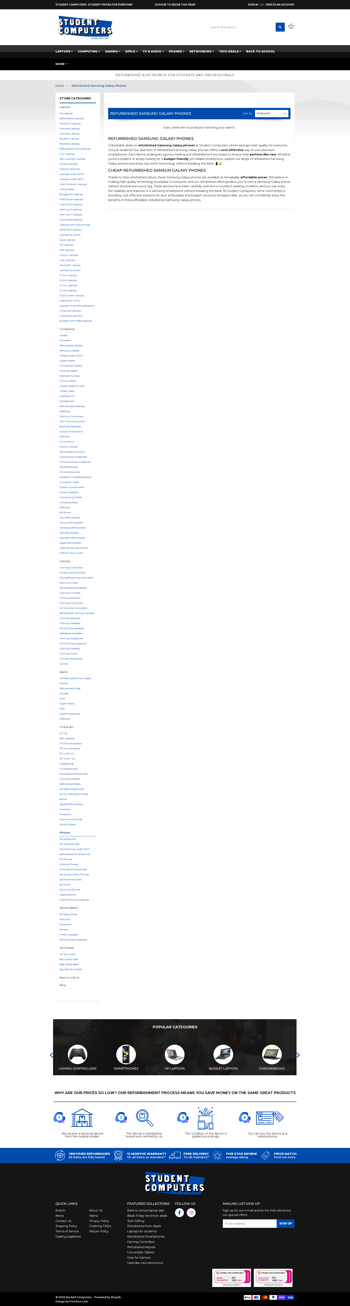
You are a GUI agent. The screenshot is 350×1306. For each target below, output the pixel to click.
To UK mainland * (196, 1157)
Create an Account (280, 4)
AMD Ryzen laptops (71, 199)
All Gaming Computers (73, 607)
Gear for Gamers (138, 1257)
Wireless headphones (72, 788)
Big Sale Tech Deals (71, 969)
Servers (64, 929)
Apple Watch (67, 703)
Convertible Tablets (71, 365)
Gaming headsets (70, 778)
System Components (72, 487)
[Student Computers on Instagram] (191, 1212)
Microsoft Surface (70, 375)
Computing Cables (71, 497)
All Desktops (67, 401)
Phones (176, 51)
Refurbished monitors (72, 451)
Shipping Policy (66, 1226)
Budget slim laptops (71, 194)
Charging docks (69, 502)
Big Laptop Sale (69, 959)
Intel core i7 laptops (71, 214)
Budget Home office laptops (76, 320)
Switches (65, 919)
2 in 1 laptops (67, 153)
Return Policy (99, 1231)
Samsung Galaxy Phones (74, 874)
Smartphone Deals (70, 879)
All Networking (68, 914)
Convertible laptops (71, 219)
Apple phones (68, 894)
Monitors (65, 436)
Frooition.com (78, 1301)
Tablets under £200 (71, 355)
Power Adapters (69, 492)
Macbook (65, 718)
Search (60, 1210)
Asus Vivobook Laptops (73, 184)
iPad (62, 698)
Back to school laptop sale (145, 1210)
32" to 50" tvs (67, 758)
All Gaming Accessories (73, 643)
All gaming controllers (72, 572)
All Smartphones (69, 843)
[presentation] (51, 1055)
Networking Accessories (73, 939)
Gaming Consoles (70, 592)
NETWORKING (200, 51)
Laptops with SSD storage (75, 224)
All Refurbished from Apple (75, 678)
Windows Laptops (70, 123)
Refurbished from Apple (144, 1226)
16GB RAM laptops (70, 229)
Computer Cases (69, 482)
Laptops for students (142, 1231)
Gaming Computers (71, 416)
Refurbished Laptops (72, 118)
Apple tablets (67, 360)
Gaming (111, 51)
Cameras (65, 809)
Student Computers (79, 1297)
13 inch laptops (68, 290)
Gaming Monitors (70, 597)
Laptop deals (67, 189)
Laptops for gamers (71, 315)
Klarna (93, 1216)
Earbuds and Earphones (74, 773)
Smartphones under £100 (75, 849)
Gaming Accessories (71, 638)
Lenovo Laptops (69, 254)
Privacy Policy (99, 1221)
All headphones (68, 768)
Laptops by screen (70, 270)
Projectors (65, 814)
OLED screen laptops (72, 295)
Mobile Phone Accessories (74, 899)
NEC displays (67, 738)
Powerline (65, 924)
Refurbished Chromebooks (75, 148)
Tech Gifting (135, 1221)
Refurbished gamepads (73, 587)
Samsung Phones (70, 889)
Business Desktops (70, 426)
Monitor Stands (68, 446)
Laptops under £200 (72, 173)
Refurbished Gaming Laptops (77, 613)
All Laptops (66, 113)
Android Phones (69, 864)
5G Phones (66, 859)
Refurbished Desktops (72, 406)
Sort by (247, 113)
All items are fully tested (87, 1157)
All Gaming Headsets (72, 628)
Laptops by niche (70, 300)
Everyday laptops (70, 128)
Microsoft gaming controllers (76, 577)
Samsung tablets (69, 350)
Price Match (285, 1154)
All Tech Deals (67, 954)
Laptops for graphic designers (77, 305)
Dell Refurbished (69, 532)
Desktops (65, 411)
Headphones (67, 763)
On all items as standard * (146, 1157)
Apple (130, 51)
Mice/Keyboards (69, 466)
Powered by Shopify (107, 1297)
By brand (65, 884)
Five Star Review (241, 1154)
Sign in (253, 4)
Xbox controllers (69, 582)
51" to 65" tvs (67, 753)
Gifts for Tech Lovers (71, 552)
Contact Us (63, 1221)
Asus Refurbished (70, 517)
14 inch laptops (68, 285)
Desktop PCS (67, 396)
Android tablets (68, 370)
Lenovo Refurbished (71, 522)
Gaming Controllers (71, 567)
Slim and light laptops (72, 158)
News (59, 1216)
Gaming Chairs (69, 653)
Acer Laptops (67, 260)
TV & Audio (152, 51)
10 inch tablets (68, 380)
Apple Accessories (70, 713)
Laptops (63, 51)
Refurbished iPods (70, 688)
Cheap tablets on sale (72, 385)
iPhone (64, 683)
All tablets (65, 340)
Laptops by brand (70, 234)
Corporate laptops (70, 310)
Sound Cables (67, 824)
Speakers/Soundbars (71, 804)
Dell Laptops (67, 249)
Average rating (237, 1157)
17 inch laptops (68, 275)
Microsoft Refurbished (72, 537)
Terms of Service (67, 1231)
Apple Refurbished (70, 542)
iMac (62, 708)
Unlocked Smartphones (73, 869)
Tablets (64, 335)
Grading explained (68, 1236)
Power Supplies (69, 934)
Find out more (284, 1157)
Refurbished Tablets (71, 345)
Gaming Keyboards (71, 658)
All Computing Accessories (75, 461)
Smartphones (68, 838)
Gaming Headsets (70, 623)
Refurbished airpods (141, 1247)
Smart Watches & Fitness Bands (74, 796)
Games (64, 663)
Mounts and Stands (71, 819)
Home (59, 85)
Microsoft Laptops (70, 265)
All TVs (63, 733)
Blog (63, 985)
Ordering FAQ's (100, 1226)
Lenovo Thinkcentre (71, 431)
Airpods (64, 693)
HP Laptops (66, 244)
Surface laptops (69, 163)
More (60, 64)
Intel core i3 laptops (71, 204)
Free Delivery (196, 1154)
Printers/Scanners (70, 471)
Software (65, 507)
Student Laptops (69, 138)
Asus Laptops (67, 239)
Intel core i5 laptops (71, 209)
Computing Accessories (73, 456)
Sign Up (285, 1223)
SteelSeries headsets (71, 633)
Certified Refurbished (89, 1154)
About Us (95, 1210)
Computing (88, 51)
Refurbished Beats (70, 783)
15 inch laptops (68, 280)
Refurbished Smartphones (75, 854)
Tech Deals (229, 51)
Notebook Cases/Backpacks (75, 477)
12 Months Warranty (146, 1154)
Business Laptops (70, 143)
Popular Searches (70, 168)
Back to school (260, 51)
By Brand (65, 512)
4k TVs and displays (71, 743)
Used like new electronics (74, 547)
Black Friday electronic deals (147, 1216)
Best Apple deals (69, 964)
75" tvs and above (70, 748)
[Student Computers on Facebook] (179, 1212)
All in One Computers (72, 421)
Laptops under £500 (72, 179)
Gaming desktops (70, 618)
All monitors (67, 441)
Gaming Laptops (70, 133)
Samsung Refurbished (72, 527)
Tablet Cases (67, 390)
